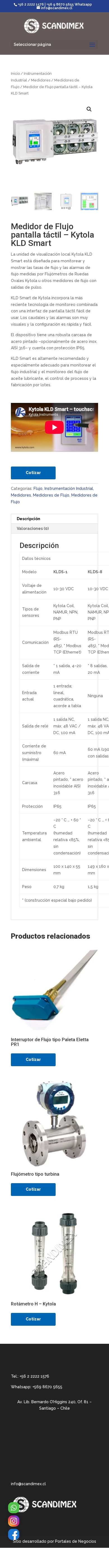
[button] (89, 109)
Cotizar (33, 472)
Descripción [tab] (28, 519)
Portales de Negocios (75, 1541)
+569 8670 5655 (47, 1387)
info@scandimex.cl (28, 1484)
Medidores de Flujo (51, 495)
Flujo (38, 488)
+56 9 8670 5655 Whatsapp (69, 4)
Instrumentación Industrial (68, 488)
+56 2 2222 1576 (31, 4)
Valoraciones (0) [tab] (33, 528)
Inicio (15, 73)
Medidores (40, 80)
